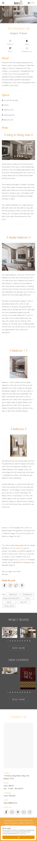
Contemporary (27, 594)
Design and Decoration (11, 598)
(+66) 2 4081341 (9, 786)
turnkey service (9, 606)
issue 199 (23, 602)
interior (9, 602)
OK (18, 837)
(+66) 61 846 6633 (9, 796)
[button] (14, 156)
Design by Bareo (19, 559)
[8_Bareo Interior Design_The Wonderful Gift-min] (18, 367)
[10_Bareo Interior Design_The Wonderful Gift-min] (18, 446)
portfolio (19, 548)
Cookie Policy (23, 833)
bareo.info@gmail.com (10, 803)
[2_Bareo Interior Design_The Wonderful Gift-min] (18, 150)
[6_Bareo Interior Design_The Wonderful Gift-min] (18, 257)
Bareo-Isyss (13, 594)
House (27, 598)
